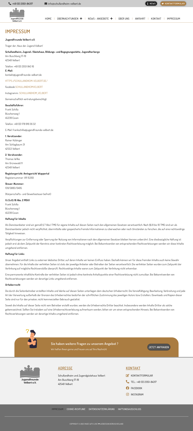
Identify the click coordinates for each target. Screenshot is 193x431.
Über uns (123, 18)
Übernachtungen (67, 18)
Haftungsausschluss (129, 409)
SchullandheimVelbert (29, 86)
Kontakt (156, 18)
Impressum (173, 18)
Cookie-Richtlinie (76, 409)
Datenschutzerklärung (102, 409)
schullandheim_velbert (33, 93)
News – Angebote (98, 18)
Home (48, 18)
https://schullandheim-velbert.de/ (26, 80)
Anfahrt (140, 18)
